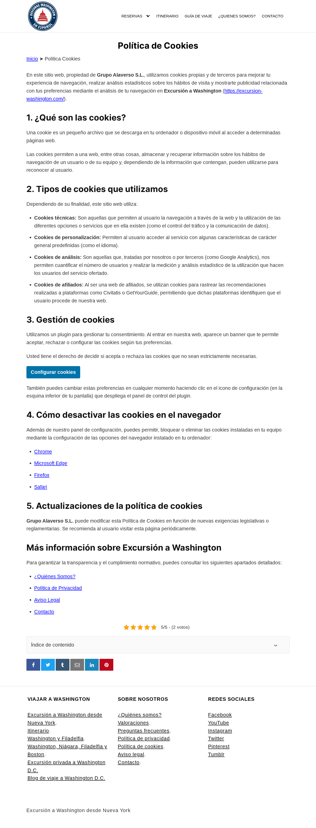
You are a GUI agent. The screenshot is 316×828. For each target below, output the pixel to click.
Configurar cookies (53, 372)
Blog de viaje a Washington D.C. (66, 778)
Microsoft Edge (50, 463)
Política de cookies (140, 746)
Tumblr (216, 754)
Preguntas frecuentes (144, 731)
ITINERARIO (167, 16)
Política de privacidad (144, 738)
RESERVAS (131, 16)
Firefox (41, 475)
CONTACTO (272, 16)
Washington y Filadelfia (56, 738)
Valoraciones (133, 723)
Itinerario (38, 731)
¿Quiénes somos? (140, 715)
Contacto (44, 611)
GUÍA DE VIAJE (198, 16)
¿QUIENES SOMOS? (237, 16)
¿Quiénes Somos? (54, 576)
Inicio (32, 59)
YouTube (218, 723)
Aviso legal (131, 754)
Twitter (216, 738)
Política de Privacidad (58, 588)
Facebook (220, 715)
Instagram (220, 731)
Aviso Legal (47, 600)
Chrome (43, 451)
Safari (40, 487)
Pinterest (219, 746)
